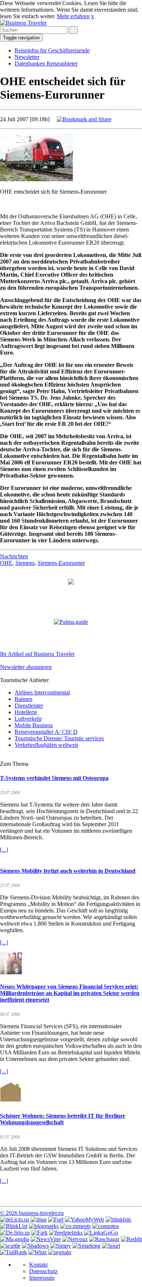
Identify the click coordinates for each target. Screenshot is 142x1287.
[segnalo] (59, 1252)
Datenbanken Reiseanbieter (46, 63)
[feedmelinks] (66, 1232)
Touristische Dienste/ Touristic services (59, 738)
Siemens (25, 563)
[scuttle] (10, 1246)
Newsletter (27, 57)
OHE (6, 563)
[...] (4, 850)
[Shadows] (35, 1246)
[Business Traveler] (23, 23)
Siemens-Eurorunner (61, 563)
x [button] (92, 16)
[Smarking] (86, 1246)
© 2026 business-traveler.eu (32, 1213)
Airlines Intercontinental (42, 692)
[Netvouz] (75, 1239)
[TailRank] (13, 1252)
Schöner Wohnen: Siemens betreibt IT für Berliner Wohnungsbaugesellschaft (62, 1119)
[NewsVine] (46, 1239)
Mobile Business (34, 725)
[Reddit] (131, 1239)
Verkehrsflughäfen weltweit (46, 745)
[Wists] (37, 1252)
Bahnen (23, 699)
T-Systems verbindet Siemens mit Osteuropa (54, 778)
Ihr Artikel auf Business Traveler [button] (37, 654)
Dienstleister (29, 705)
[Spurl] (111, 1246)
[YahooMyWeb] (84, 1219)
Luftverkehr (28, 719)
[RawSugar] (104, 1239)
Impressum (41, 1278)
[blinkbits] (118, 1219)
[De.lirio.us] (15, 1232)
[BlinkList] (13, 1226)
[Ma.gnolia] (14, 1239)
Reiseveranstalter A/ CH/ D (46, 732)
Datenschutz (43, 1271)
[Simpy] (60, 1246)
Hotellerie (26, 712)
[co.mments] (75, 1226)
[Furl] (55, 1219)
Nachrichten (14, 556)
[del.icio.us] (14, 1219)
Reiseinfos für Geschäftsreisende (52, 50)
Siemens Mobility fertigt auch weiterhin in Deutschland (67, 871)
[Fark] (39, 1232)
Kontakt (38, 1265)
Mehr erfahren (73, 16)
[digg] (39, 1219)
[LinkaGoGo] (101, 1232)
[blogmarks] (44, 1226)
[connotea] (105, 1226)
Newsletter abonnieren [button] (26, 667)
